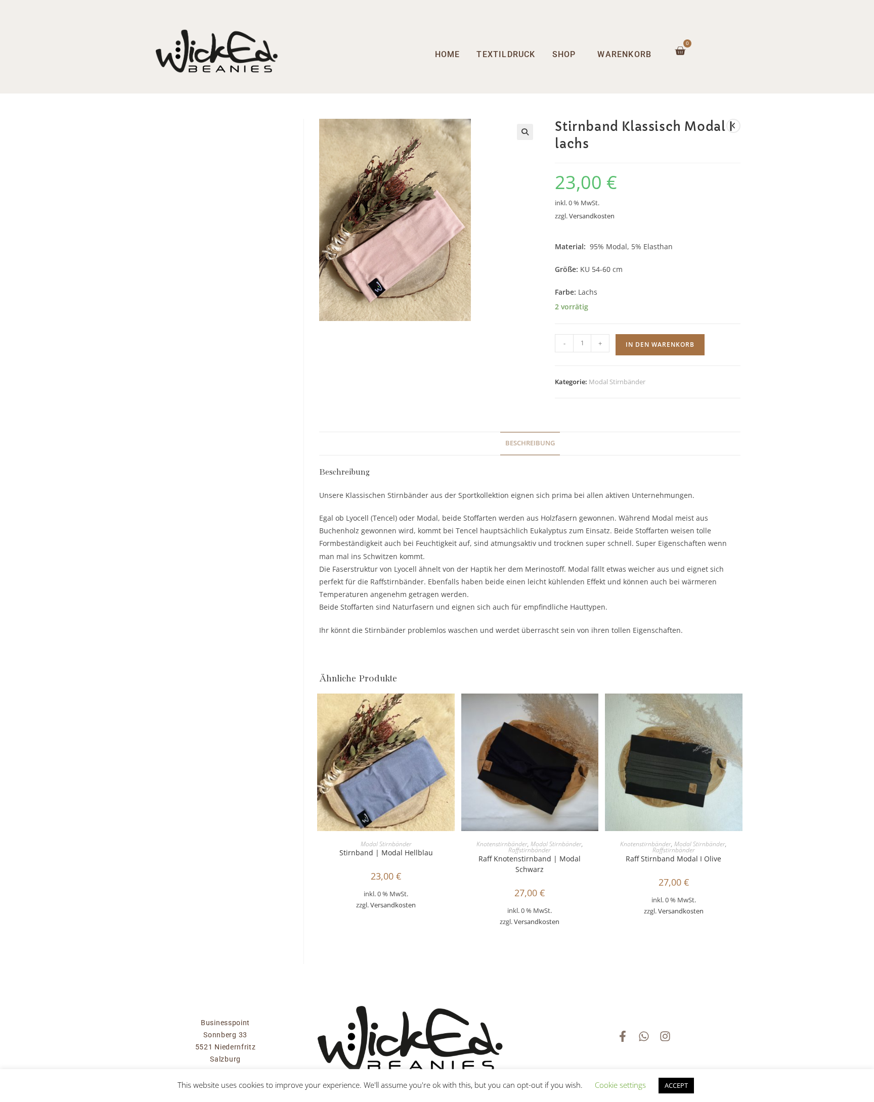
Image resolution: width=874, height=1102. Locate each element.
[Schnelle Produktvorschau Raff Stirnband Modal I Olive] (737, 711)
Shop (564, 54)
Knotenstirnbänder (502, 844)
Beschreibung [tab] (530, 443)
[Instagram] (665, 1036)
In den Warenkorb (660, 344)
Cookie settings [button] (620, 1085)
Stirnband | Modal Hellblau (386, 852)
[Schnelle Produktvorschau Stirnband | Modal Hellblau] (450, 711)
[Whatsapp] (643, 1036)
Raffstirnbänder (529, 850)
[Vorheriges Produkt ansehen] (733, 126)
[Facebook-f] (622, 1036)
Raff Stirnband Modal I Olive (673, 858)
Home (447, 54)
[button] (525, 132)
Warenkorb (624, 54)
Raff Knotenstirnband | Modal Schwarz (529, 864)
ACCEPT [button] (676, 1085)
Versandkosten (592, 216)
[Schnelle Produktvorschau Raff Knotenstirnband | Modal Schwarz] (593, 711)
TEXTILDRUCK (505, 54)
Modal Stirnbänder (617, 381)
